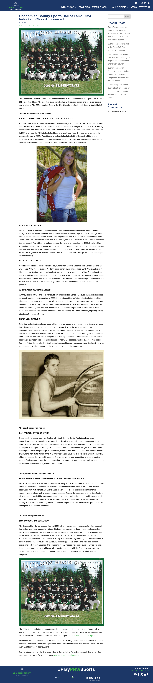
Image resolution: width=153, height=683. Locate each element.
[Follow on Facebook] (138, 3)
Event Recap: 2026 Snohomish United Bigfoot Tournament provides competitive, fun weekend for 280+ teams (118, 74)
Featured (21, 26)
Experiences (99, 7)
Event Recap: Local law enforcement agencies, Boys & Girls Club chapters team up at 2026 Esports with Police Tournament (119, 33)
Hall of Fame (118, 7)
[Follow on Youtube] (135, 3)
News (134, 7)
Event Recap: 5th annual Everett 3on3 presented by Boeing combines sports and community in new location (119, 91)
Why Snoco (67, 7)
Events (143, 7)
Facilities (84, 7)
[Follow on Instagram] (145, 3)
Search (127, 16)
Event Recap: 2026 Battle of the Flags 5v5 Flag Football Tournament (118, 47)
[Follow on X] (141, 3)
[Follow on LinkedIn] (148, 3)
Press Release (37, 26)
